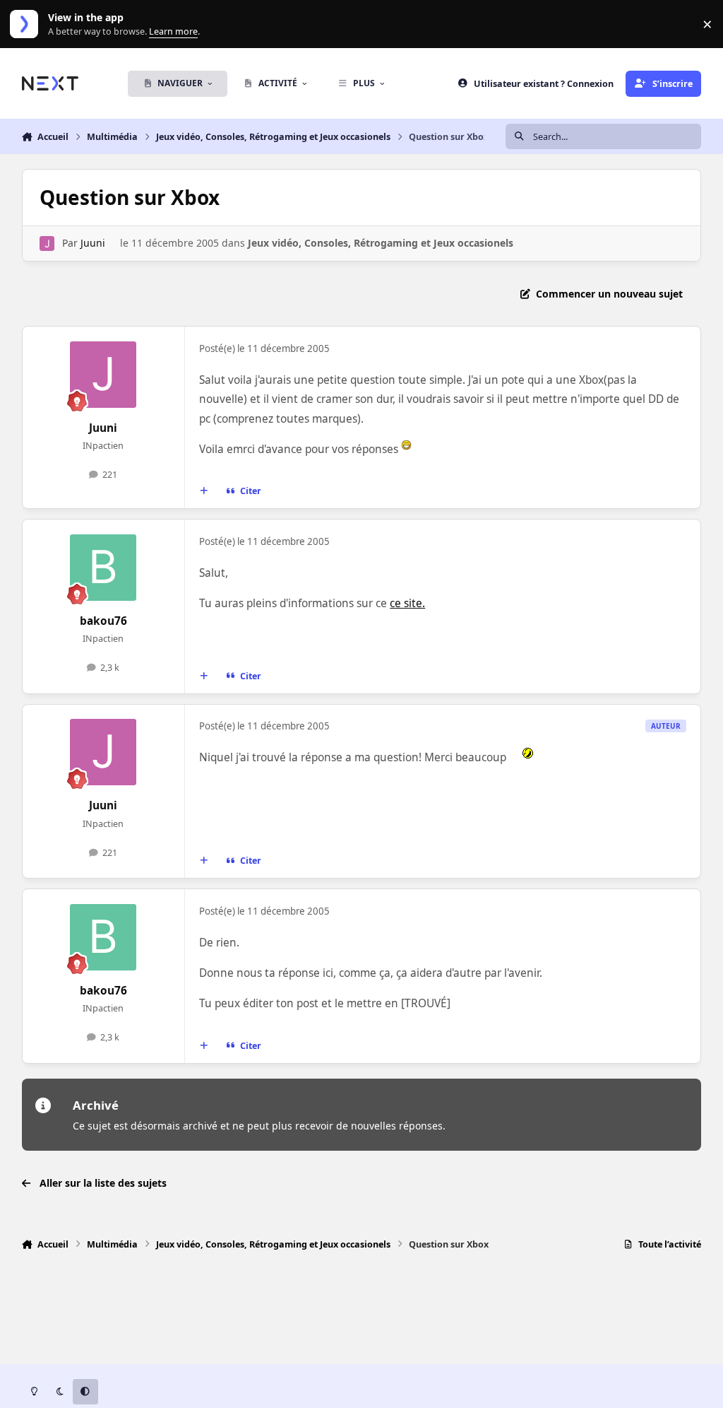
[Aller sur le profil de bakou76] (103, 567)
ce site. (407, 603)
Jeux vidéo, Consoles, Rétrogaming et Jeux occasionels (380, 243)
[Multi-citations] (203, 491)
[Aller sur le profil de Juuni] (47, 243)
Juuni (92, 243)
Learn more (27, 24)
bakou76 (103, 621)
